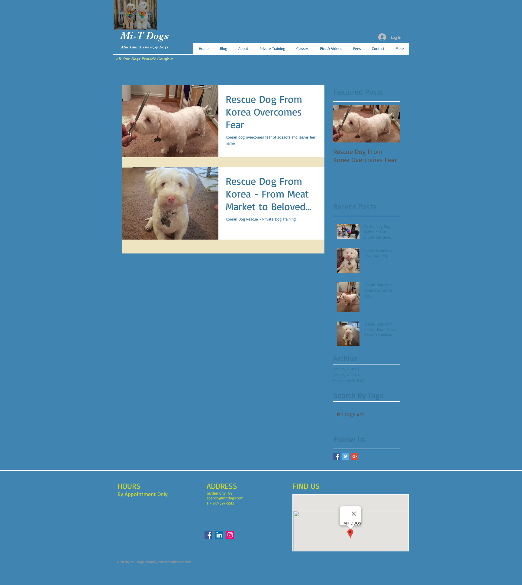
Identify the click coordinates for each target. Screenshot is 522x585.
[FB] (208, 535)
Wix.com (184, 562)
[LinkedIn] (219, 535)
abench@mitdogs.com (225, 497)
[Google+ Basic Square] (354, 456)
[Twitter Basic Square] (345, 456)
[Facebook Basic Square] (336, 456)
